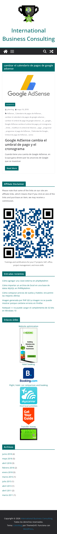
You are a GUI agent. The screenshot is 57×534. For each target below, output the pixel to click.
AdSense (10, 113)
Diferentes (10, 105)
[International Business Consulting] (5, 51)
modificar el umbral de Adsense (24, 128)
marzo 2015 (7, 477)
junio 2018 (7, 454)
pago (40, 128)
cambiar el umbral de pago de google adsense (23, 120)
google (48, 120)
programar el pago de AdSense (18, 131)
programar (47, 128)
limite (8, 128)
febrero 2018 (8, 467)
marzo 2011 (7, 495)
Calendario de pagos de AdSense (28, 113)
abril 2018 (6, 463)
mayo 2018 (7, 458)
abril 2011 (6, 490)
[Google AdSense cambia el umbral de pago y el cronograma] (28, 87)
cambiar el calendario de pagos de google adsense (24, 117)
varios (30, 135)
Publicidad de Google (40, 131)
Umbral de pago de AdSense (16, 135)
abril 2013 (6, 486)
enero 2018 (7, 472)
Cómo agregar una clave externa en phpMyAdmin (25, 280)
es (43, 120)
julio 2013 (6, 481)
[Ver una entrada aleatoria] (51, 51)
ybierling (10, 109)
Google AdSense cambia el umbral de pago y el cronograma (28, 124)
